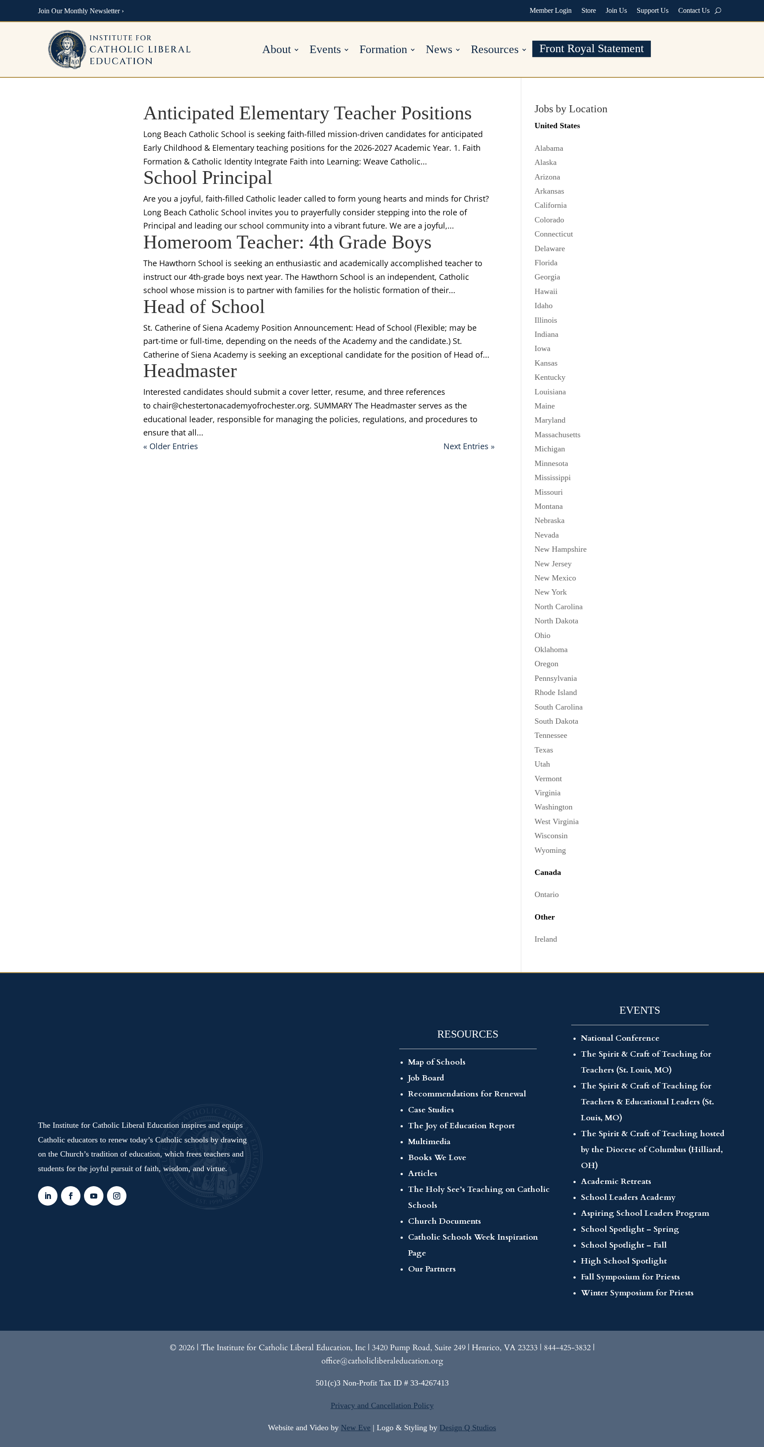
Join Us (616, 10)
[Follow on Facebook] (70, 1196)
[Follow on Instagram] (116, 1196)
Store (588, 10)
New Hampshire (561, 549)
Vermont (548, 778)
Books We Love (437, 1157)
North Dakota (556, 620)
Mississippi (553, 477)
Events (325, 51)
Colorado (549, 219)
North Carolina (559, 606)
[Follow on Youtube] (93, 1196)
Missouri (549, 492)
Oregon (546, 663)
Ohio (542, 635)
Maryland (550, 420)
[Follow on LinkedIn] (47, 1196)
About (276, 51)
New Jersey (553, 563)
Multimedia (429, 1141)
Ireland (546, 939)
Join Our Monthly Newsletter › (81, 11)
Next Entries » (469, 446)
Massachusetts (558, 434)
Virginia (548, 792)
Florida (546, 262)
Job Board (426, 1078)
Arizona (547, 176)
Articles (422, 1173)
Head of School (204, 306)
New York (551, 592)
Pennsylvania (556, 678)
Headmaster (190, 371)
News (439, 51)
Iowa (542, 348)
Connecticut (554, 233)
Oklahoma (551, 649)
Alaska (546, 162)
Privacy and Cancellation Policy (382, 1405)
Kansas (546, 363)
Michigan (550, 448)
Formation (383, 51)
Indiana (546, 334)
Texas (544, 749)
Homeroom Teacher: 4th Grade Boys (287, 242)
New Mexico (555, 577)
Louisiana (550, 391)
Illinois (546, 320)
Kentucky (550, 377)
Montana (549, 506)
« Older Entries (170, 446)
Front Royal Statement (591, 50)
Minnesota (551, 463)
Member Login (551, 10)
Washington (554, 806)
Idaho (544, 305)
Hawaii (546, 291)
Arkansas (549, 191)
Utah (542, 764)
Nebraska (550, 520)
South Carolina (559, 707)
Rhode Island (556, 692)
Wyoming (550, 850)
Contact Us (694, 10)
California (551, 205)
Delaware (550, 248)
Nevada (547, 535)
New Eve (356, 1427)
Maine (545, 405)
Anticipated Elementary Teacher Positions (307, 113)
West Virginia (557, 821)
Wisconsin (551, 835)
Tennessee (551, 735)
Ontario (547, 894)
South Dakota (556, 721)
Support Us (652, 10)
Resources (495, 51)
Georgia (547, 276)
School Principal (207, 177)
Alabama (549, 148)
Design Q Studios (467, 1427)
